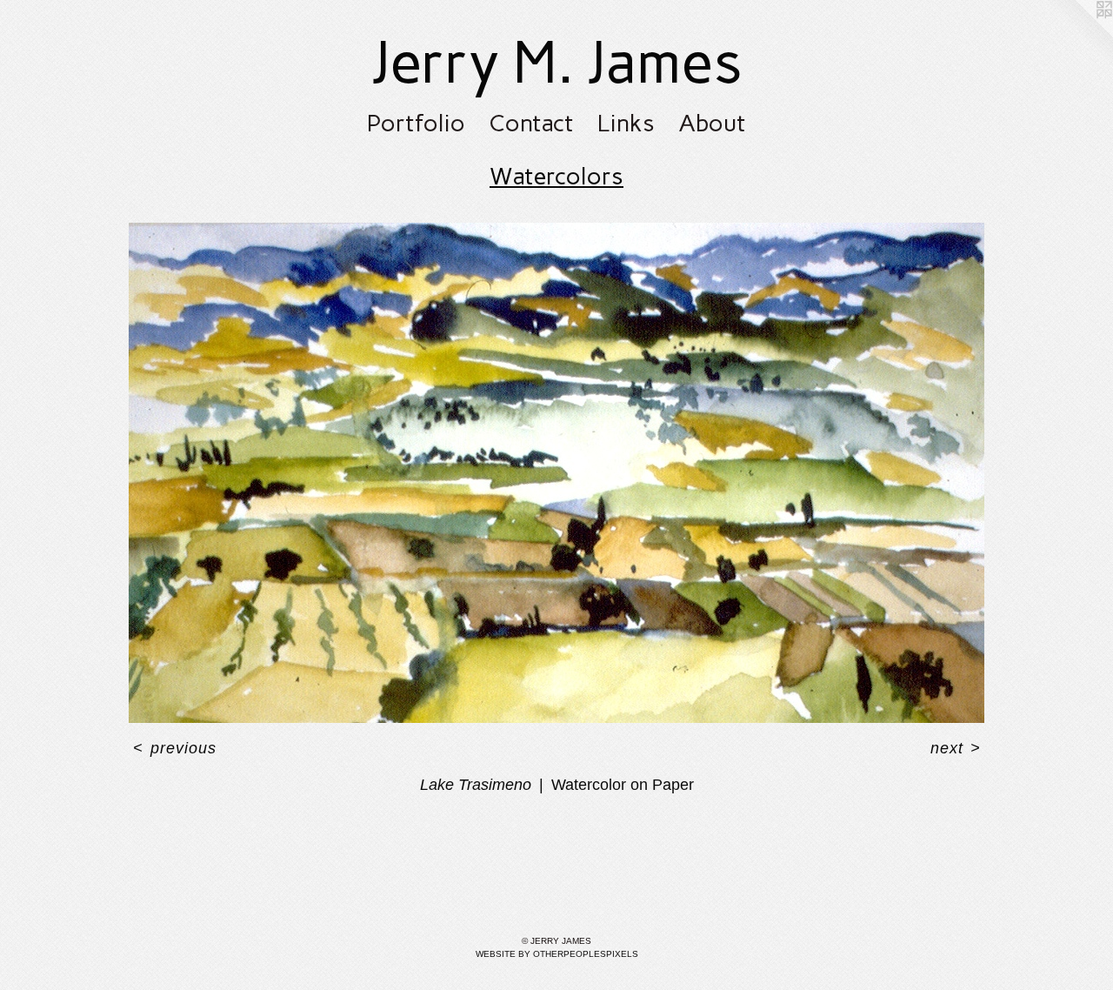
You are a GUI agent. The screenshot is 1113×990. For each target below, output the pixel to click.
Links (626, 123)
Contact (531, 123)
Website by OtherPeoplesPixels (557, 954)
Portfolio (416, 123)
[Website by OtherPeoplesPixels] (1078, 35)
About (712, 123)
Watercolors (556, 176)
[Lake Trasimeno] (556, 473)
